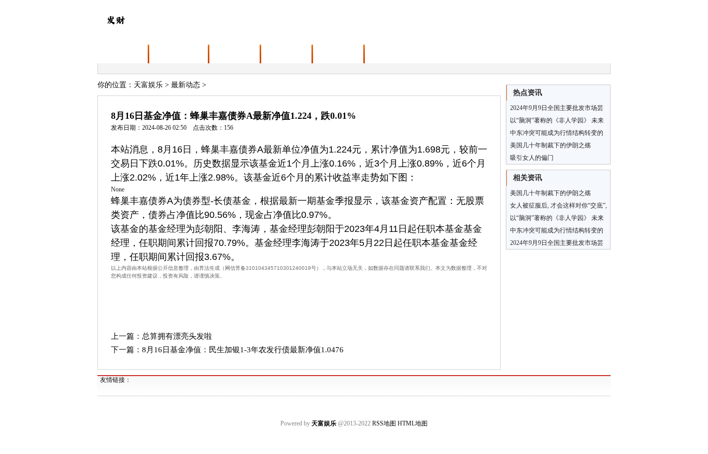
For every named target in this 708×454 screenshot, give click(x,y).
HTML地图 (413, 423)
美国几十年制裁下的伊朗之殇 (550, 145)
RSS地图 (384, 423)
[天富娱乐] (116, 18)
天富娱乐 (148, 85)
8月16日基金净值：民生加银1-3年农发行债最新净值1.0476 (243, 350)
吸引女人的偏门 (532, 157)
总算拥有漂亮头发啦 (177, 336)
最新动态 (185, 85)
